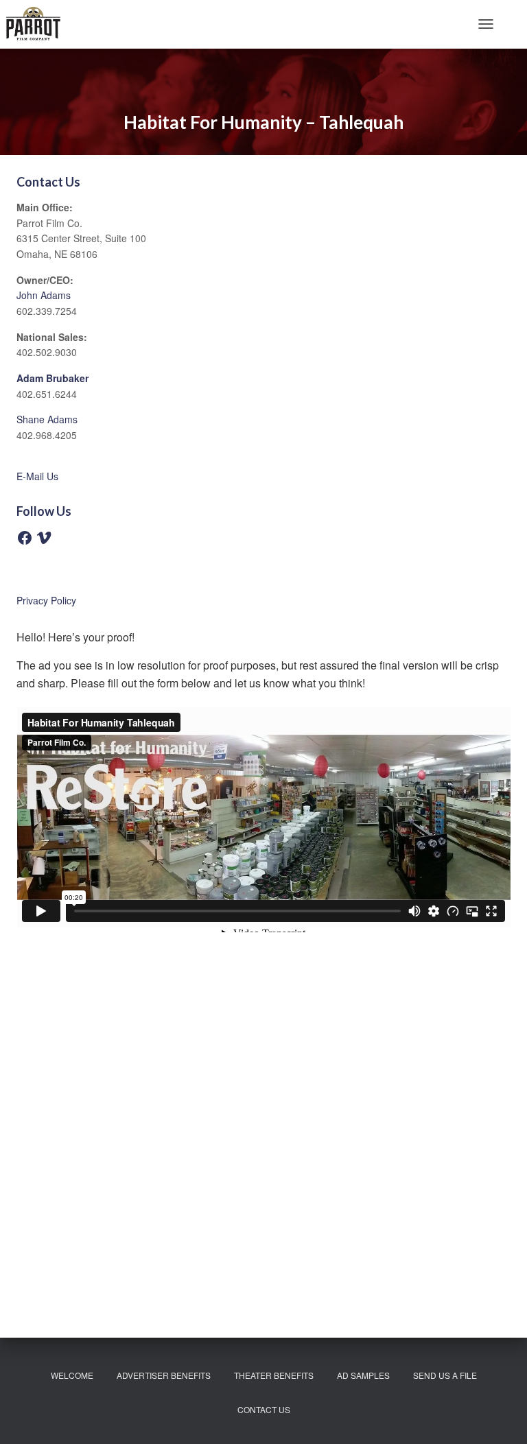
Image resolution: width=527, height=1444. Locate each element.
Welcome (72, 1375)
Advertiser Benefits (164, 1375)
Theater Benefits (274, 1375)
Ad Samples (363, 1375)
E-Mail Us (37, 476)
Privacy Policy (46, 600)
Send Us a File (445, 1375)
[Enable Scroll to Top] (499, 1416)
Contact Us (263, 1409)
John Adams (43, 295)
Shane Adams (47, 419)
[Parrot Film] (38, 24)
